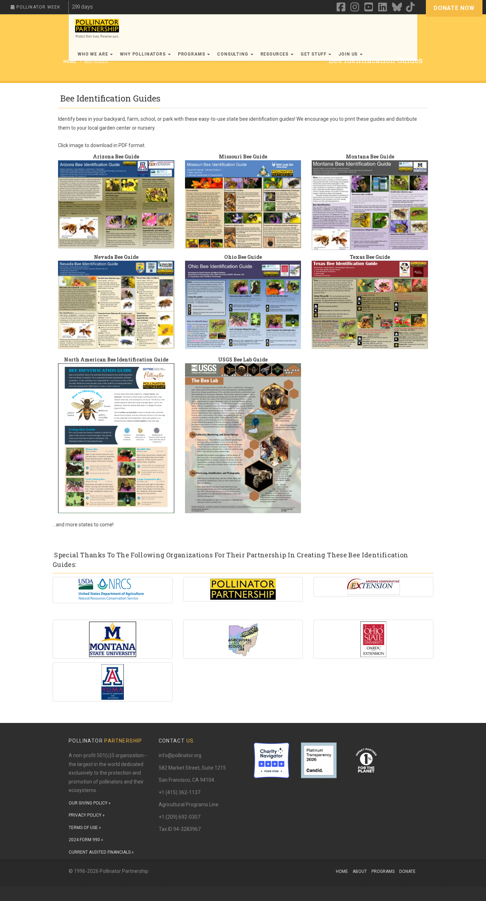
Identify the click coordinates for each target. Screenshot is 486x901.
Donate (407, 871)
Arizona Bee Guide (116, 156)
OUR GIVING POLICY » (90, 803)
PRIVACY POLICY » (87, 815)
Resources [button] (275, 54)
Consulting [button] (233, 54)
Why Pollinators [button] (143, 54)
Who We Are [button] (93, 54)
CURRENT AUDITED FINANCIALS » (101, 852)
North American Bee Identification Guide (116, 359)
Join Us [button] (348, 54)
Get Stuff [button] (314, 54)
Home (342, 871)
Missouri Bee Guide (243, 156)
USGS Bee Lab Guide (243, 359)
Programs (383, 871)
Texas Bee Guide (370, 257)
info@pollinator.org (180, 755)
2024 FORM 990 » (86, 839)
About (360, 871)
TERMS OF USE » (85, 827)
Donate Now (454, 8)
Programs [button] (192, 54)
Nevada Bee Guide (116, 257)
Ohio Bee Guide (243, 257)
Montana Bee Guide (370, 156)
